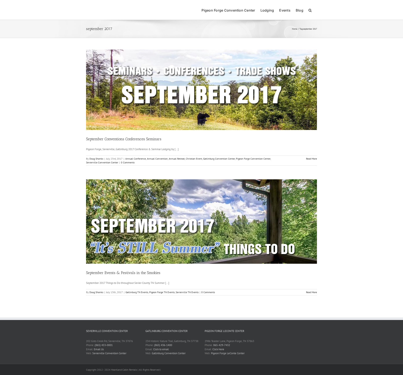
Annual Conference (135, 158)
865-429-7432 (221, 345)
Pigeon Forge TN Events (162, 292)
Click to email (161, 349)
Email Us (99, 349)
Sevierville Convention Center (102, 162)
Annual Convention (157, 158)
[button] (310, 10)
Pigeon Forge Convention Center (253, 158)
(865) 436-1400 (163, 345)
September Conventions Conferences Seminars (123, 139)
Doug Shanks (96, 158)
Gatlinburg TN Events (137, 292)
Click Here (218, 349)
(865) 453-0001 (104, 345)
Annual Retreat (177, 158)
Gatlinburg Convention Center (219, 158)
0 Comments (128, 162)
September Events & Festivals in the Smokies (123, 272)
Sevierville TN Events (187, 292)
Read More (311, 158)
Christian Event (194, 158)
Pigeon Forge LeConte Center (228, 353)
